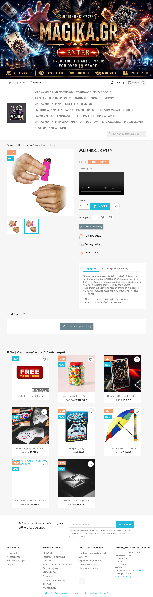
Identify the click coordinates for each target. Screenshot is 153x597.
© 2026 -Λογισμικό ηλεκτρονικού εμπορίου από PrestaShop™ (76, 593)
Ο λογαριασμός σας (91, 547)
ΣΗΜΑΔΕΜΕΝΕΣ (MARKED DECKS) (122, 122)
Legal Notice (49, 560)
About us (47, 552)
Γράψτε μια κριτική (93, 226)
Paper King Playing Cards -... (30, 448)
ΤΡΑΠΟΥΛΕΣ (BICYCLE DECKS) (94, 92)
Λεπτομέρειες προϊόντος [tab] (115, 268)
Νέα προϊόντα (13, 556)
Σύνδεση (83, 556)
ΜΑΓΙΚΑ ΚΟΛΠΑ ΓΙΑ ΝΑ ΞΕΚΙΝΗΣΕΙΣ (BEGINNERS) (64, 104)
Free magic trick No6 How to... (30, 396)
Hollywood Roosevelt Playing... (122, 396)
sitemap (11, 564)
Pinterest (110, 217)
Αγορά (100, 206)
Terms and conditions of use (57, 564)
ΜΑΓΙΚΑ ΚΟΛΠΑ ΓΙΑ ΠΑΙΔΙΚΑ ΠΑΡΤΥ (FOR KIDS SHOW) (67, 122)
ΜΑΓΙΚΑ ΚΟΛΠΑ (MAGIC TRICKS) (54, 92)
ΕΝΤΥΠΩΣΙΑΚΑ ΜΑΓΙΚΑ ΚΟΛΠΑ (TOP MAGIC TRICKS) (66, 110)
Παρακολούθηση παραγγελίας (93, 552)
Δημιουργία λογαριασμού (91, 560)
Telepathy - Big (76, 448)
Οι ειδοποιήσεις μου (88, 564)
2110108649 (34, 82)
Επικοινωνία (48, 576)
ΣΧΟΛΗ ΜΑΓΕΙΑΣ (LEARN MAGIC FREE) (57, 116)
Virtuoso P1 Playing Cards (76, 500)
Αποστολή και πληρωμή (50, 128)
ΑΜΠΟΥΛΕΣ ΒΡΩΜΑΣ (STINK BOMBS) (96, 98)
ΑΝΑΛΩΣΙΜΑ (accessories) (117, 110)
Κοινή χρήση (95, 217)
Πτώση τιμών (13, 552)
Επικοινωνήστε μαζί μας (54, 580)
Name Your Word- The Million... (30, 500)
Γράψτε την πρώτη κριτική (78, 326)
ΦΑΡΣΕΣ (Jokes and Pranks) (53, 98)
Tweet (103, 217)
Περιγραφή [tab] (91, 268)
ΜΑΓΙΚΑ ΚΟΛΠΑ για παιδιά (99, 116)
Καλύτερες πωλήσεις (16, 560)
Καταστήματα (49, 587)
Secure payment (51, 568)
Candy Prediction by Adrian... (76, 396)
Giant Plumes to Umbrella (123, 448)
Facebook (82, 581)
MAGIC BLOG (49, 572)
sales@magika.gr (123, 576)
